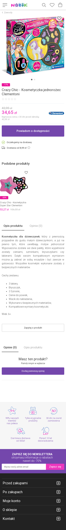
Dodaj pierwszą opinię (33, 371)
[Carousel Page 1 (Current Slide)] (31, 79)
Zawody (8, 12)
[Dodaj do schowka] (59, 18)
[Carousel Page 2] (34, 79)
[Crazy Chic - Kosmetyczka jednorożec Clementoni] (33, 46)
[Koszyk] (60, 5)
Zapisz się (55, 466)
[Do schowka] (26, 172)
